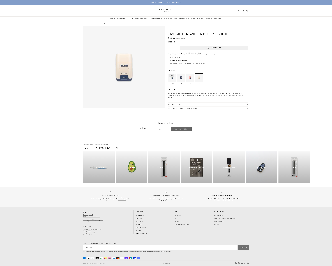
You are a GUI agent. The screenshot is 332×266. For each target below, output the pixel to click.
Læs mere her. (122, 200)
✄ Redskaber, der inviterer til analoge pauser (182, 108)
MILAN (169, 30)
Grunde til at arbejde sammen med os (225, 218)
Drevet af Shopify (101, 263)
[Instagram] (239, 263)
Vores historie (140, 215)
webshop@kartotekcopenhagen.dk (93, 220)
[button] (172, 38)
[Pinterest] (248, 263)
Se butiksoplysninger (175, 57)
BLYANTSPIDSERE (110, 23)
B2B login (216, 224)
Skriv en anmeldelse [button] (181, 129)
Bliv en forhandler (219, 221)
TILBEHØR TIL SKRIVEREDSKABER (96, 23)
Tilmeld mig (243, 247)
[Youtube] (242, 263)
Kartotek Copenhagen (92, 263)
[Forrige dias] (2, 2)
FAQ (176, 218)
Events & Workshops (141, 233)
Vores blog (139, 230)
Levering (177, 221)
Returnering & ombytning (182, 224)
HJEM (84, 23)
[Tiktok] (245, 263)
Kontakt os (178, 215)
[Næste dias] (330, 2)
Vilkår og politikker (166, 263)
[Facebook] (236, 263)
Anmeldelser (139, 221)
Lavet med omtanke (141, 227)
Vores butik (139, 224)
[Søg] (83, 11)
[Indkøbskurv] (247, 11)
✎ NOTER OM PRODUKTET (175, 104)
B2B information (218, 215)
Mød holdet (139, 218)
